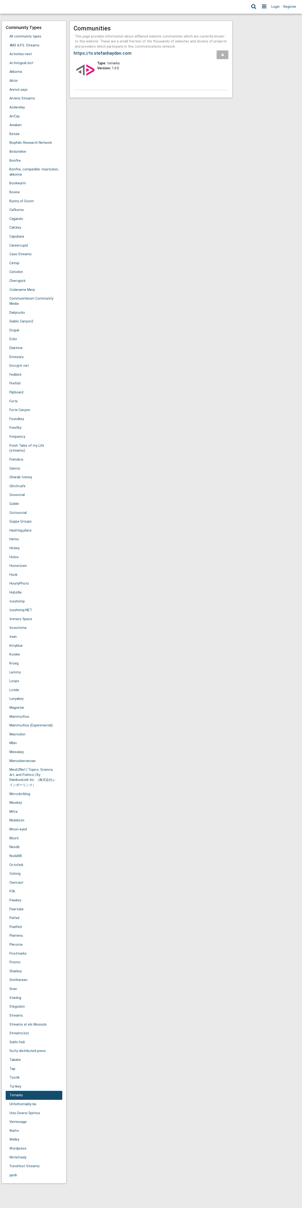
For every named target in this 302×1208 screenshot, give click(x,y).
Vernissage (18, 1122)
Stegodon (17, 1007)
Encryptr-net (19, 366)
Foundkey (16, 419)
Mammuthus (19, 717)
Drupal (14, 330)
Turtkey (15, 1086)
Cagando (16, 219)
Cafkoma (16, 210)
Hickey (14, 548)
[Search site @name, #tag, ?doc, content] (253, 7)
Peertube (16, 909)
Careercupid (18, 245)
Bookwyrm (17, 183)
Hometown (18, 566)
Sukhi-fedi (17, 1042)
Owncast (16, 883)
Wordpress (17, 1148)
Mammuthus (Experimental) (31, 725)
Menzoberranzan (22, 761)
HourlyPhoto (19, 583)
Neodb (14, 847)
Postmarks (18, 954)
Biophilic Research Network (30, 143)
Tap (12, 1069)
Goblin (14, 504)
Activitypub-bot (21, 63)
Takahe (15, 1060)
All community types (25, 36)
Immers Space (20, 619)
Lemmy (15, 672)
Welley (14, 1140)
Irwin (13, 637)
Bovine (14, 192)
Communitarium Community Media (31, 301)
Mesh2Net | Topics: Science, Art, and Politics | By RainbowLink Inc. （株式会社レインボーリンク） (32, 777)
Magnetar (16, 708)
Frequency (17, 437)
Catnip (14, 263)
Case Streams (20, 254)
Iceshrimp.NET (20, 610)
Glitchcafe (17, 486)
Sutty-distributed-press (27, 1051)
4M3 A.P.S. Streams (24, 45)
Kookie (14, 654)
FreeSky (15, 428)
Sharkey (15, 971)
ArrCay (14, 116)
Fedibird (15, 375)
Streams (16, 1016)
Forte (13, 401)
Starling (15, 998)
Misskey (15, 803)
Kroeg (14, 663)
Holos (14, 557)
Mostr (14, 838)
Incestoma (17, 628)
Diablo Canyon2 (21, 321)
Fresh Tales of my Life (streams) (26, 448)
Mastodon (17, 734)
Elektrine (16, 348)
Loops (14, 681)
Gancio (14, 468)
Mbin (13, 743)
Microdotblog (19, 794)
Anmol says (18, 90)
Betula (14, 134)
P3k (12, 891)
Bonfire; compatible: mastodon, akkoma (34, 172)
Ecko (13, 339)
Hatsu (14, 539)
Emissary (16, 357)
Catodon (16, 272)
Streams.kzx (19, 1033)
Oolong (15, 874)
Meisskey (16, 752)
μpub (13, 1175)
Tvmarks (16, 1095)
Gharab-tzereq (20, 477)
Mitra (13, 812)
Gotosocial (18, 513)
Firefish (15, 383)
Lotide (14, 690)
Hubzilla (15, 592)
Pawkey (15, 900)
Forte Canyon (19, 410)
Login (275, 7)
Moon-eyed (18, 829)
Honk (13, 575)
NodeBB (15, 856)
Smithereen (18, 980)
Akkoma (15, 72)
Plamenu (16, 936)
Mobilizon (16, 820)
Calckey (15, 228)
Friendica (16, 460)
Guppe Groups (20, 521)
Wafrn (14, 1131)
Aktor (13, 81)
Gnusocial (17, 495)
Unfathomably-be (22, 1104)
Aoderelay (17, 107)
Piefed (14, 918)
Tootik (14, 1078)
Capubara (16, 237)
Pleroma (15, 945)
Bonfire (15, 161)
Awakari (15, 125)
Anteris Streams (22, 98)
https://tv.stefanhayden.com (102, 53)
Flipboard (16, 392)
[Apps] (264, 7)
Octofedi (16, 865)
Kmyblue (16, 646)
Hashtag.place (20, 530)
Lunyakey (16, 699)
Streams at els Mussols (28, 1024)
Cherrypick (17, 281)
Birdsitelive (17, 152)
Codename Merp (22, 290)
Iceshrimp (17, 601)
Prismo (15, 962)
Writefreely (17, 1157)
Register (289, 7)
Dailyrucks (17, 313)
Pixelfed (15, 927)
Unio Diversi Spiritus (24, 1113)
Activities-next (20, 54)
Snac (13, 989)
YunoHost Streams (24, 1166)
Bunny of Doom (21, 201)
